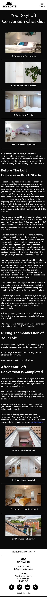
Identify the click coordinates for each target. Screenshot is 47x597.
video (8, 189)
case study (19, 274)
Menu (42, 6)
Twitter (19, 587)
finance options (21, 290)
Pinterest (35, 587)
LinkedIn (27, 587)
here (7, 229)
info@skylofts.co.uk (23, 569)
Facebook (11, 587)
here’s (14, 354)
